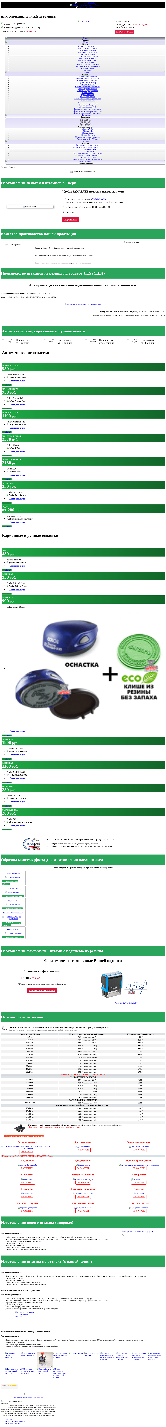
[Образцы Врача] (13, 933)
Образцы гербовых (13, 873)
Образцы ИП (13, 901)
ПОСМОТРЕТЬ (27, 1152)
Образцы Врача (13, 929)
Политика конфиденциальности (19, 1397)
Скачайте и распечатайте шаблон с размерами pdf (24, 1136)
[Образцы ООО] (13, 892)
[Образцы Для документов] (13, 917)
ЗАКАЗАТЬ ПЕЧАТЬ (124, 32)
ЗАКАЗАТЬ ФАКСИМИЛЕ (42, 990)
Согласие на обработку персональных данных (34, 1397)
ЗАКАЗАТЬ (7, 385)
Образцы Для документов (13, 913)
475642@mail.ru (99, 199)
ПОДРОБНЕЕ (70, 219)
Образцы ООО (13, 888)
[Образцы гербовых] (13, 877)
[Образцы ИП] (13, 904)
